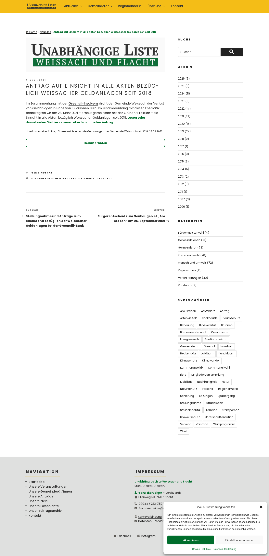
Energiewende (189, 339)
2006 (181, 207)
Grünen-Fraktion (137, 113)
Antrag (224, 311)
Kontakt (177, 6)
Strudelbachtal (190, 410)
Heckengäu (188, 353)
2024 (181, 93)
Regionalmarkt (130, 6)
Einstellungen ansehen (239, 540)
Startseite (37, 482)
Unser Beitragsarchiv (45, 510)
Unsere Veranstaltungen (48, 486)
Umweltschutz (190, 417)
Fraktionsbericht (216, 339)
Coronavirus (219, 332)
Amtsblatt (208, 311)
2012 (181, 184)
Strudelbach (214, 403)
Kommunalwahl (188, 255)
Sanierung (187, 396)
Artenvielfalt (188, 318)
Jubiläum (207, 353)
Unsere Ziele (38, 501)
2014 (181, 169)
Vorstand (184, 285)
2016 (181, 154)
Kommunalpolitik (191, 368)
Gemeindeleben (189, 240)
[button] (261, 507)
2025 (181, 86)
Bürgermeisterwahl (191, 233)
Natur (225, 382)
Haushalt (104, 178)
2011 (180, 192)
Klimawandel (210, 360)
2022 (181, 109)
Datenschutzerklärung (224, 548)
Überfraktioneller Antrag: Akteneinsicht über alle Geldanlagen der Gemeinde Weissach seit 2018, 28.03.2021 (94, 131)
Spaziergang (226, 396)
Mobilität (186, 382)
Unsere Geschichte (44, 506)
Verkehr (185, 424)
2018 (181, 139)
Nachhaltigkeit (207, 382)
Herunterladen (95, 143)
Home (33, 32)
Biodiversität (207, 325)
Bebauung (187, 325)
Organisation (187, 270)
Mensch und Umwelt (192, 263)
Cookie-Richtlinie (201, 548)
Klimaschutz (188, 360)
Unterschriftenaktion (219, 417)
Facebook (124, 536)
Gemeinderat (42, 172)
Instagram (148, 536)
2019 (181, 131)
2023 (181, 101)
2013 (181, 177)
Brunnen (227, 325)
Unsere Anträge (41, 496)
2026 (181, 79)
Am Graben (188, 311)
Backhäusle (210, 318)
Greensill (86, 178)
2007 (181, 199)
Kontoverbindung (150, 517)
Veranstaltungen (189, 278)
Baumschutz (231, 318)
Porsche (207, 389)
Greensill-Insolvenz (83, 103)
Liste (183, 375)
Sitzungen (206, 396)
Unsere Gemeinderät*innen (50, 491)
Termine (211, 410)
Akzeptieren (191, 540)
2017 (181, 146)
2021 (181, 116)
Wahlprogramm (224, 424)
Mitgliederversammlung (207, 375)
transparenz (230, 410)
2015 (181, 161)
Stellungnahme (190, 403)
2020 (181, 124)
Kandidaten (226, 353)
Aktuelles (45, 32)
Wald (183, 431)
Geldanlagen (42, 178)
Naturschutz (188, 389)
